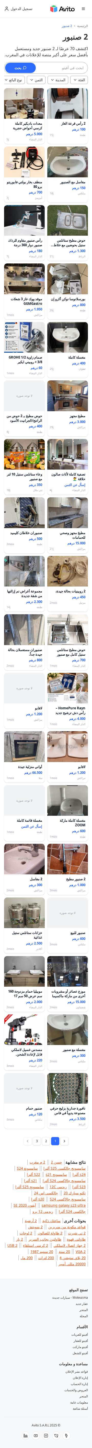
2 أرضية (31, 1220)
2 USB (12, 1245)
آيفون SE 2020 (25, 1205)
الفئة (81, 79)
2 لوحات (26, 1233)
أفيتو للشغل (80, 1353)
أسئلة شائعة (80, 1408)
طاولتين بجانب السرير (45, 1239)
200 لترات (46, 1257)
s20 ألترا (37, 1199)
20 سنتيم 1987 (41, 1251)
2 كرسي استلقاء (35, 1245)
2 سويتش (35, 1226)
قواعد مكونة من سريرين (67, 1226)
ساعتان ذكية (51, 1220)
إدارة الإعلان (80, 1378)
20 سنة (64, 1251)
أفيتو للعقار (81, 1341)
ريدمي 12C (58, 1186)
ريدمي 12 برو (42, 1211)
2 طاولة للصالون (50, 1233)
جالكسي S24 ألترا (72, 1211)
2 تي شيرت (77, 1233)
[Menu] (83, 8)
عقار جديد (82, 1304)
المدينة (60, 79)
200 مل (27, 1257)
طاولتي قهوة (76, 1239)
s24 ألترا (79, 1174)
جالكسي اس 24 (46, 1192)
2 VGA (81, 1251)
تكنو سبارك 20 (75, 1192)
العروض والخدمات (76, 1390)
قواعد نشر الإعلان (76, 1371)
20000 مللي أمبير (72, 1263)
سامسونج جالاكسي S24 (68, 1199)
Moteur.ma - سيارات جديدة (70, 1297)
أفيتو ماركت (80, 1347)
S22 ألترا (33, 1174)
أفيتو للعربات (79, 1334)
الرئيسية (82, 26)
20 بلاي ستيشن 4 (73, 1257)
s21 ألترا (30, 1180)
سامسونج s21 (56, 1174)
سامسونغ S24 (27, 1168)
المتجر (83, 1310)
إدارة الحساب (79, 1384)
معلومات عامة (79, 1402)
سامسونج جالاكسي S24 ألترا (64, 1180)
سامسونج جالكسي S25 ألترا (64, 1168)
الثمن (39, 79)
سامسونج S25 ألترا (29, 1186)
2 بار (19, 1239)
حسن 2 (56, 1162)
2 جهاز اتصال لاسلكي (70, 1245)
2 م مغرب (37, 1162)
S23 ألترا (79, 1186)
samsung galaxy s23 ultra (64, 1205)
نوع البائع (15, 79)
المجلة (84, 1316)
